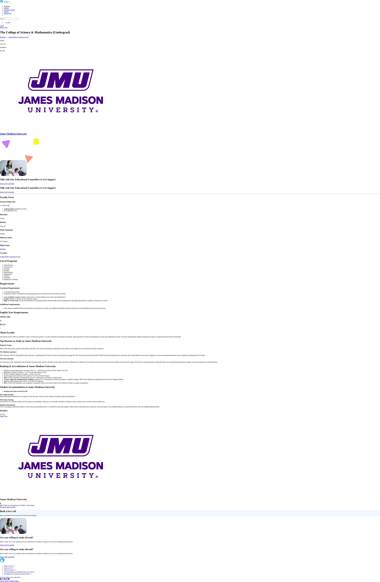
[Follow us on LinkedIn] (9, 579)
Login (2, 26)
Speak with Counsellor (7, 184)
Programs (7, 6)
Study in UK (8, 568)
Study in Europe (9, 570)
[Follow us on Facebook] (1, 579)
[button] (1, 205)
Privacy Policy (4, 581)
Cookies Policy (14, 581)
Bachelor (3, 37)
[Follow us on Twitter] (3, 579)
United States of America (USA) (18, 37)
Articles (6, 8)
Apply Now (4, 416)
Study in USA (8, 566)
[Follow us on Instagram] (7, 579)
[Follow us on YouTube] (5, 579)
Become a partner (9, 10)
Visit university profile (8, 507)
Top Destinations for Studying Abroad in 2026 (18, 572)
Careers (6, 11)
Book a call (7, 13)
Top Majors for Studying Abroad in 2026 (17, 574)
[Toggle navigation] (11, 3)
